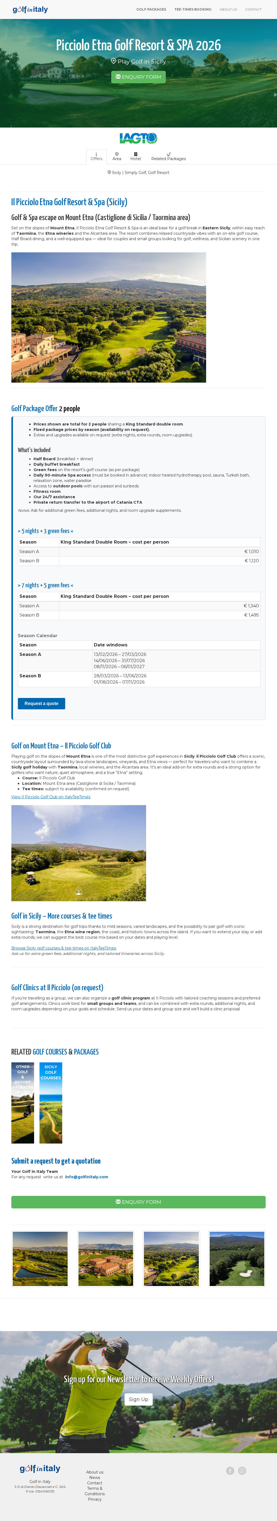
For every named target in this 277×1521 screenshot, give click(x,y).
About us (94, 1472)
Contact (94, 1483)
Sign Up (138, 1399)
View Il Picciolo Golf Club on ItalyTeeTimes (50, 797)
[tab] (96, 156)
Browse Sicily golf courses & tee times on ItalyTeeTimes (63, 948)
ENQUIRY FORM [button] (141, 77)
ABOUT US (228, 9)
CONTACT (253, 9)
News (94, 1477)
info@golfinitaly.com (86, 1176)
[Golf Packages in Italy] (29, 9)
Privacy (95, 1499)
